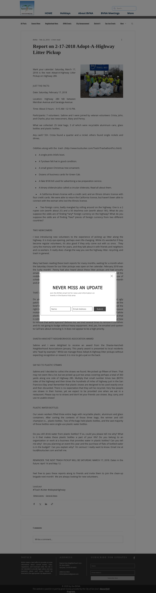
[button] (112, 276)
